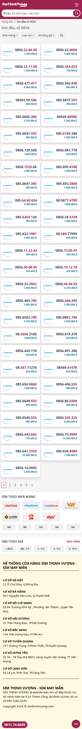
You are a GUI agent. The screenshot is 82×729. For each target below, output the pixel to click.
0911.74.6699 (14, 724)
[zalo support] (76, 724)
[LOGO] (15, 5)
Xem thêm (73, 541)
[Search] (76, 13)
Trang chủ (7, 21)
